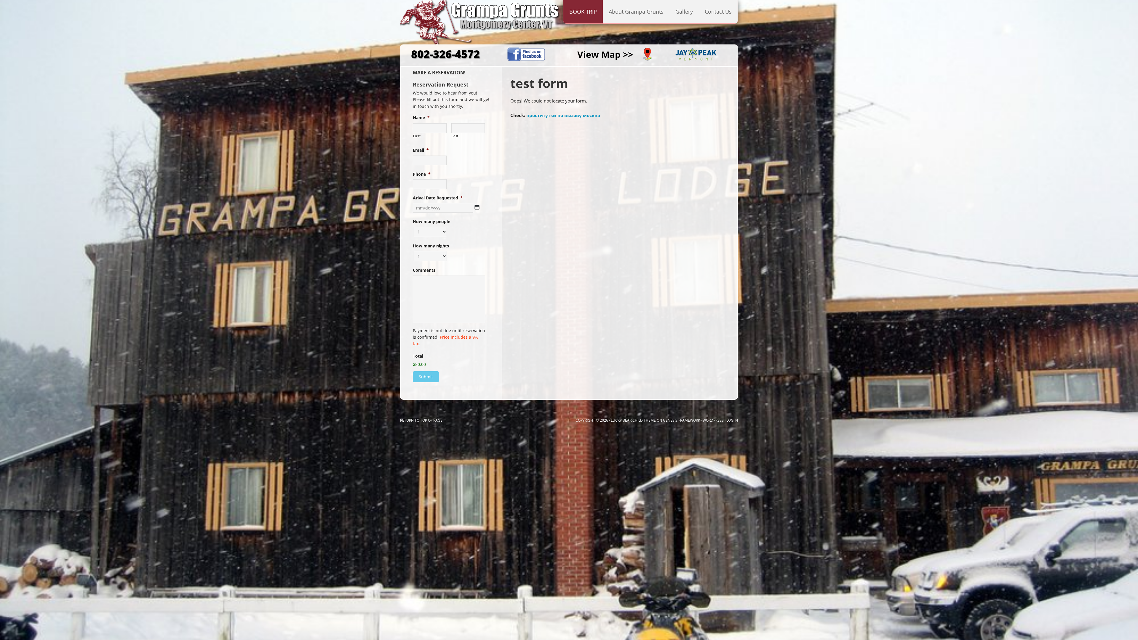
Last (455, 136)
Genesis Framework (681, 420)
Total (418, 356)
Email (421, 150)
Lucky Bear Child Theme (633, 420)
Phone (422, 174)
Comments (424, 270)
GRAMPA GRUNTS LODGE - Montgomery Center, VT (459, 24)
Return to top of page (421, 420)
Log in (732, 420)
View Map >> (605, 54)
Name (421, 117)
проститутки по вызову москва (563, 115)
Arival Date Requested (438, 198)
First (417, 136)
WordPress (713, 420)
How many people (431, 221)
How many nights (431, 246)
